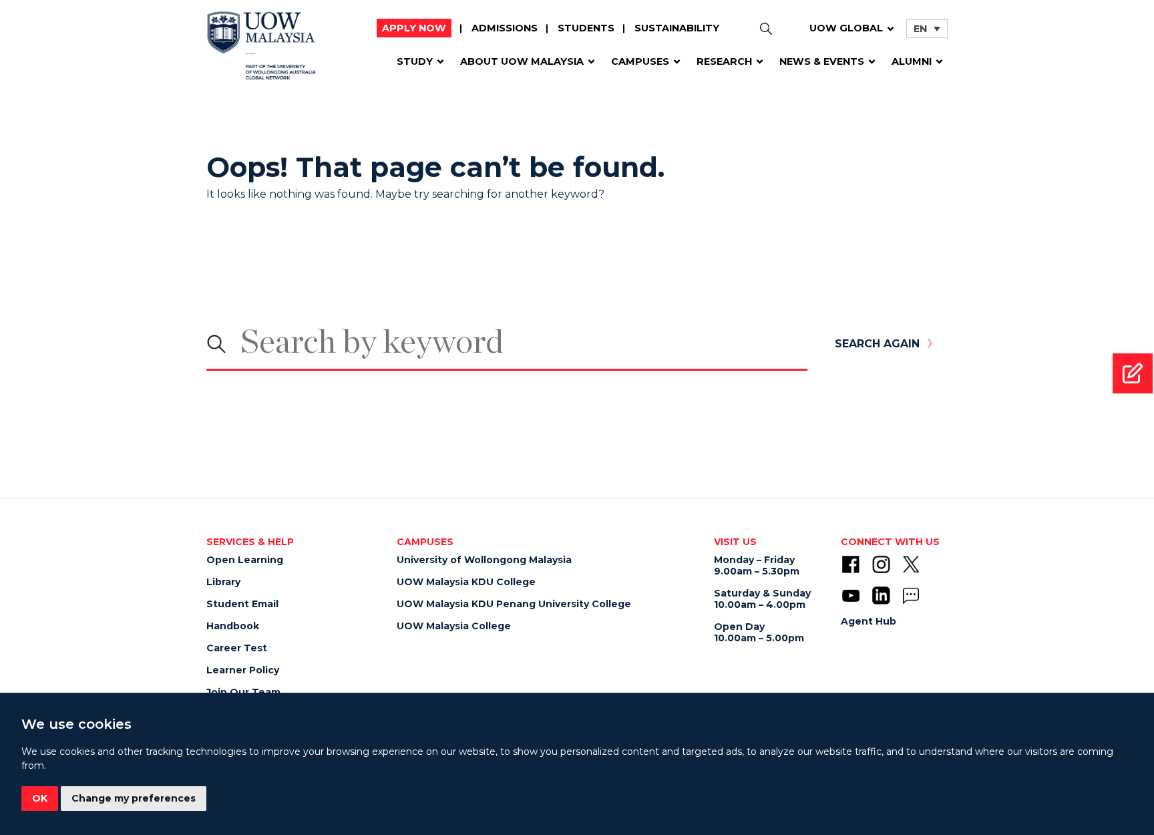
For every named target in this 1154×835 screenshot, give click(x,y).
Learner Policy (242, 670)
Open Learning (244, 560)
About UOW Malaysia (522, 61)
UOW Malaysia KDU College (466, 582)
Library (223, 582)
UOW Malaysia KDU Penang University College (514, 604)
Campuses (640, 61)
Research (724, 61)
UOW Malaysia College (454, 626)
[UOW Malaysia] (261, 50)
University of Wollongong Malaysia (484, 560)
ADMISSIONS (504, 28)
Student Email (242, 604)
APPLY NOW (414, 28)
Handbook (232, 626)
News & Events (821, 61)
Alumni (912, 61)
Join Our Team (243, 692)
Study (415, 61)
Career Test (236, 648)
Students (586, 28)
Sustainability (676, 28)
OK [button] (39, 798)
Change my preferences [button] (133, 798)
